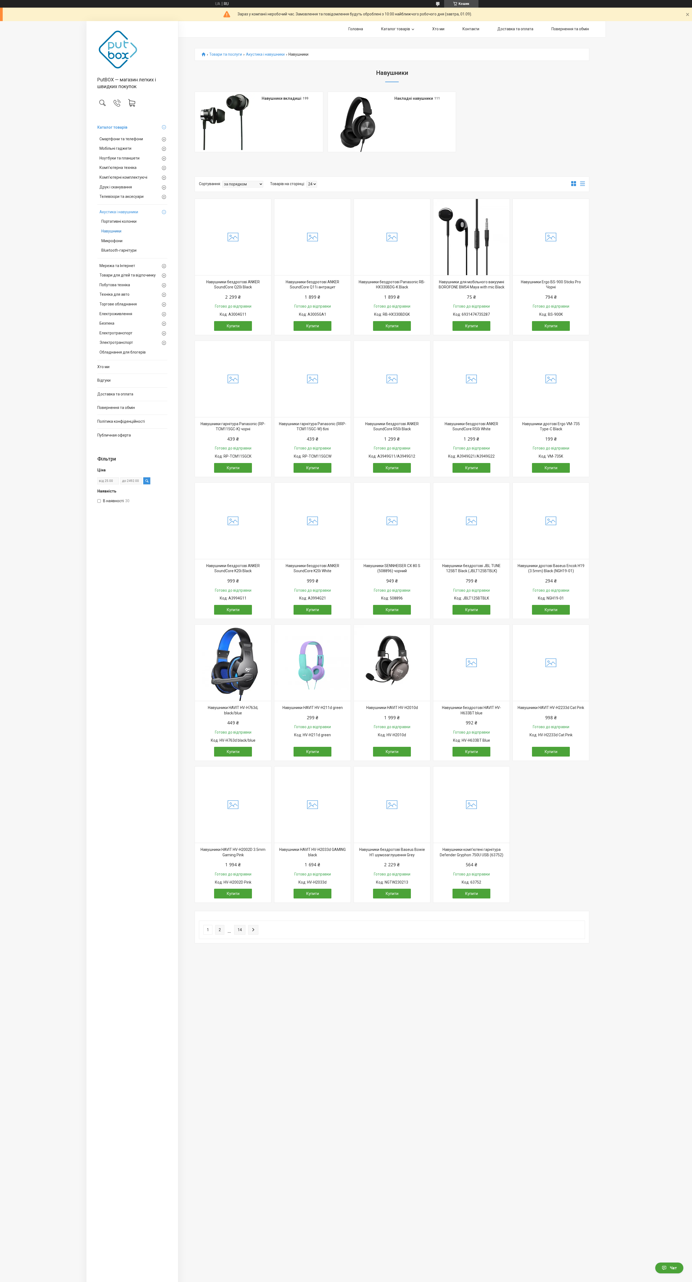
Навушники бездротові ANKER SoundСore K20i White (312, 568)
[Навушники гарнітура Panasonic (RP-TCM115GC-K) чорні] (233, 379)
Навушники (111, 231)
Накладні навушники (413, 98)
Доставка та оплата (115, 394)
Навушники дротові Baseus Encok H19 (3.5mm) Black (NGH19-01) (551, 568)
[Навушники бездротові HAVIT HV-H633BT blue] (471, 663)
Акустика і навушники (118, 212)
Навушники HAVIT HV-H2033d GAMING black (312, 852)
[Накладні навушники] (358, 122)
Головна (355, 29)
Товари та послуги (225, 54)
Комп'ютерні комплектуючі (123, 177)
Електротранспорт (115, 333)
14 (240, 930)
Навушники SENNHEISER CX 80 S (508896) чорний (392, 568)
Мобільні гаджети (115, 148)
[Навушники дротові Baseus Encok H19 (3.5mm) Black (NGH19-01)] (551, 521)
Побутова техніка (114, 285)
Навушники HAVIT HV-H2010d (392, 707)
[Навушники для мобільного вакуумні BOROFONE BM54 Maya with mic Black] (471, 237)
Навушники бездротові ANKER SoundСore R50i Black (392, 426)
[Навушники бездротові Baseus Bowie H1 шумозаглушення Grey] (392, 805)
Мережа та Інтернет (117, 266)
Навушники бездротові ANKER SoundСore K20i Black (233, 568)
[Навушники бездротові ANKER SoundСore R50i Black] (392, 379)
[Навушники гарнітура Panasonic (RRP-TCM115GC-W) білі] (312, 379)
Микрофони (111, 241)
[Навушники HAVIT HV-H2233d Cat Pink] (551, 663)
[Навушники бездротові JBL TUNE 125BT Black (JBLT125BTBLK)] (471, 521)
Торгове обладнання (118, 304)
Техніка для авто (114, 294)
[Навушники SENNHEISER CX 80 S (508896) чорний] (392, 521)
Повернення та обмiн (116, 407)
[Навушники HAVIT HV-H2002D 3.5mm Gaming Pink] (233, 805)
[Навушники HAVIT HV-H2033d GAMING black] (312, 805)
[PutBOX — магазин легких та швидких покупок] (132, 49)
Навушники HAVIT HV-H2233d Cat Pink (551, 707)
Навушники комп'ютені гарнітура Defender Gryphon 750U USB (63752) (471, 852)
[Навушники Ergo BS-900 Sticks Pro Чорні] (551, 237)
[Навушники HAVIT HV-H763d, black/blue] (233, 663)
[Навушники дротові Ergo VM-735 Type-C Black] (551, 379)
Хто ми (103, 367)
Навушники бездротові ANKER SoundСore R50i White (471, 426)
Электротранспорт (116, 342)
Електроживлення (115, 314)
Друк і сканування (115, 187)
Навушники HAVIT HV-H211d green (312, 707)
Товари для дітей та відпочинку (127, 275)
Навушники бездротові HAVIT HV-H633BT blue (471, 710)
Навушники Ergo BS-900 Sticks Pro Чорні (551, 284)
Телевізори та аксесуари (121, 196)
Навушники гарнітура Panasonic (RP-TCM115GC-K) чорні (233, 426)
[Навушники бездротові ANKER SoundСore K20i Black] (233, 521)
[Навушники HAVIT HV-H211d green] (312, 663)
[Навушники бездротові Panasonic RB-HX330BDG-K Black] (392, 237)
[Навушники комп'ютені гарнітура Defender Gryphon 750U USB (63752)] (471, 805)
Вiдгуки (104, 380)
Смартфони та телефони (121, 139)
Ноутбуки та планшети (119, 158)
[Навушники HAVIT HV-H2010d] (392, 663)
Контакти (471, 29)
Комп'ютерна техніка (118, 167)
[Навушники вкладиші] (225, 122)
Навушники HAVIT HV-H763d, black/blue (233, 710)
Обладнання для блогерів (122, 352)
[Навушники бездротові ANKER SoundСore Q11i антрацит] (312, 237)
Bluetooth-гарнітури (119, 250)
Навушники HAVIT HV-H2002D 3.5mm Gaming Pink (233, 852)
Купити (233, 326)
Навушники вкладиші (281, 98)
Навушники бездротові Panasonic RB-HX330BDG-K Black (392, 284)
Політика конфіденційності (121, 421)
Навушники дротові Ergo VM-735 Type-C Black (551, 426)
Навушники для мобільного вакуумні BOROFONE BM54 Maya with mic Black (471, 284)
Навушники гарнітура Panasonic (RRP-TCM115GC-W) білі (312, 426)
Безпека (106, 323)
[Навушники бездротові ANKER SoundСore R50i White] (471, 379)
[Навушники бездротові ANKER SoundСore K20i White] (312, 521)
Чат (673, 1268)
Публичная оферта (114, 435)
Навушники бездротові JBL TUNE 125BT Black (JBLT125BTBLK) (471, 568)
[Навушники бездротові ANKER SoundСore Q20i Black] (233, 237)
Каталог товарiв (112, 127)
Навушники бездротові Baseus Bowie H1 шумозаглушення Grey (392, 852)
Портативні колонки (119, 221)
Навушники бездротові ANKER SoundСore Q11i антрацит (312, 284)
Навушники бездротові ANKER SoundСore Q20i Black (233, 284)
